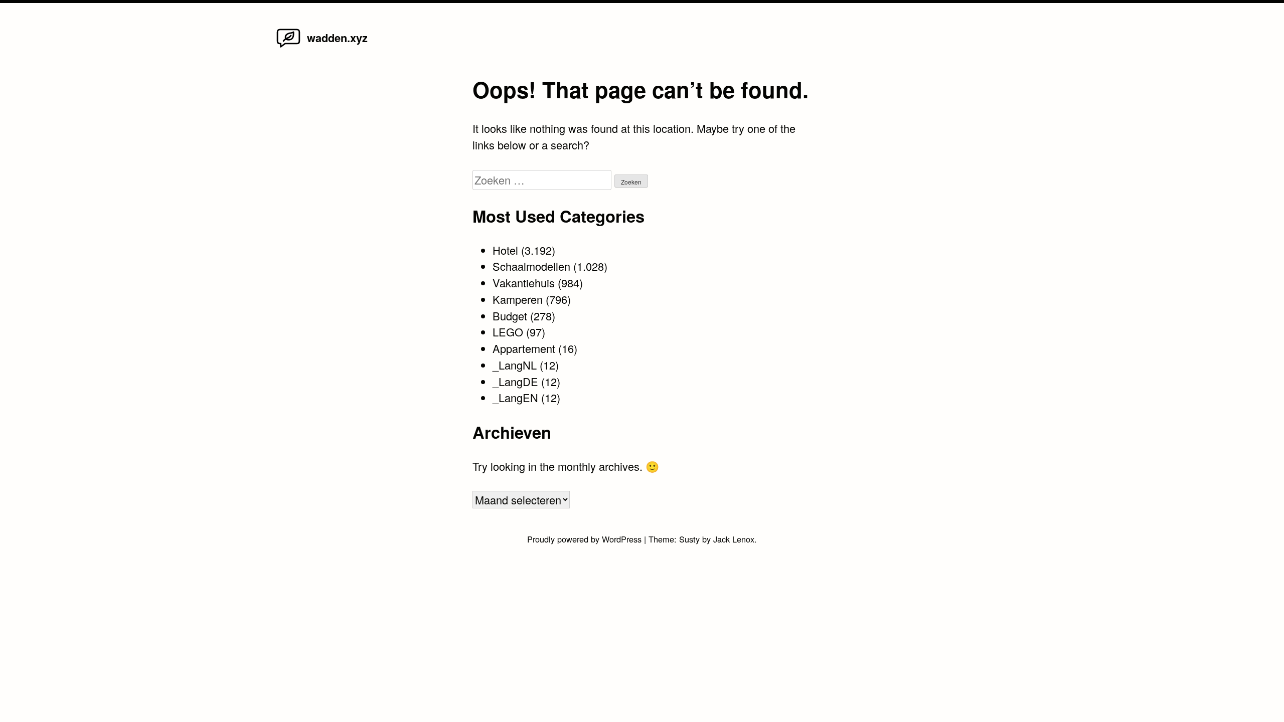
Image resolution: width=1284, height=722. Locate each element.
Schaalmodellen (531, 266)
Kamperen (518, 299)
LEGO (508, 331)
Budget (510, 315)
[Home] (288, 46)
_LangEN (515, 397)
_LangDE (515, 381)
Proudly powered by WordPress (585, 539)
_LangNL (515, 365)
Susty (689, 539)
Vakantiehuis (524, 282)
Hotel (505, 250)
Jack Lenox (733, 539)
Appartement (524, 348)
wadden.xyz (337, 38)
